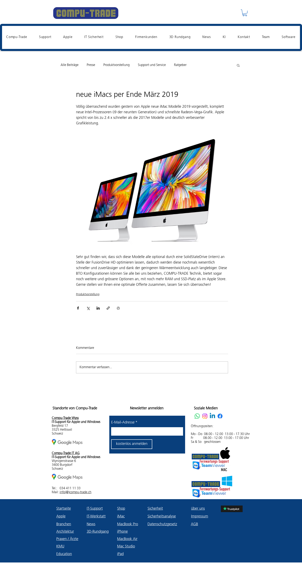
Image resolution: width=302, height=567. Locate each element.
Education (64, 554)
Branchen (63, 524)
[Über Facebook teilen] (78, 308)
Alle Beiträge (69, 65)
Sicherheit (155, 509)
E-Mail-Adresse (124, 423)
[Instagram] (205, 416)
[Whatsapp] (197, 416)
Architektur (65, 532)
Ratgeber (180, 65)
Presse (91, 65)
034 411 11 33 (70, 488)
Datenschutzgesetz (162, 524)
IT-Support (95, 509)
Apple (61, 516)
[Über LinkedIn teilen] (98, 308)
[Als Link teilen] (108, 308)
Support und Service (152, 65)
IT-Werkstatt (96, 516)
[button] (245, 12)
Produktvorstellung (116, 65)
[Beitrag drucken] (118, 308)
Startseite (63, 509)
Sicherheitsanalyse (162, 516)
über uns (198, 509)
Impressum (199, 516)
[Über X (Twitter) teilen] (88, 308)
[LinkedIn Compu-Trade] (212, 416)
